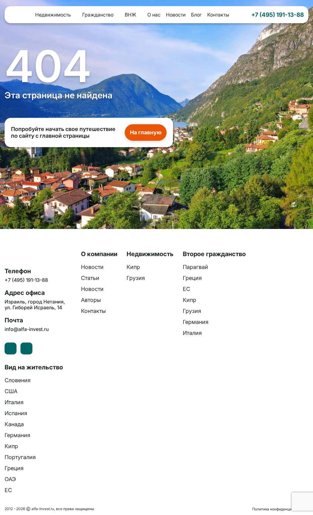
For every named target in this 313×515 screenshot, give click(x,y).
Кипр (133, 267)
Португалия (20, 457)
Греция (192, 278)
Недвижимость (53, 14)
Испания (16, 413)
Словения (18, 380)
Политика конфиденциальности (280, 509)
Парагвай (195, 267)
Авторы (91, 300)
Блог (196, 14)
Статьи (90, 278)
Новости (176, 14)
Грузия (136, 278)
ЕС (186, 289)
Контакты (218, 14)
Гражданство (97, 14)
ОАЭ (10, 479)
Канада (14, 424)
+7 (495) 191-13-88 (277, 14)
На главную (145, 132)
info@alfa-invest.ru (27, 329)
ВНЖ (130, 14)
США (11, 391)
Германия (195, 322)
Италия (192, 333)
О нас (153, 14)
